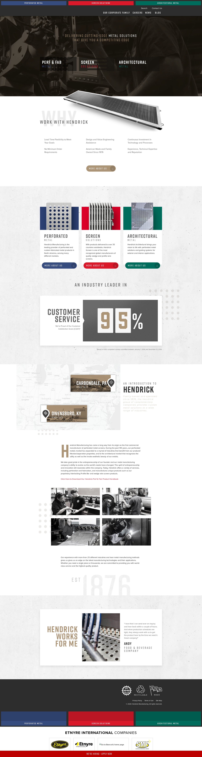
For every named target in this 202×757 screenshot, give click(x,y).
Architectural (133, 63)
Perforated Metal (34, 3)
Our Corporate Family (116, 12)
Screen (89, 63)
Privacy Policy (137, 701)
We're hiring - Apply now (99, 754)
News (148, 12)
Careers (138, 12)
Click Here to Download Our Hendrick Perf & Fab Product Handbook (89, 479)
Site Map (159, 701)
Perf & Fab (52, 63)
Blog (158, 12)
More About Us (98, 168)
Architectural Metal (168, 3)
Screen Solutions (101, 3)
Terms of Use (148, 701)
